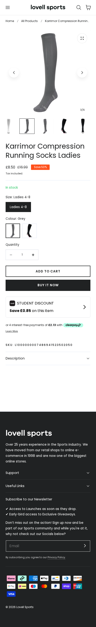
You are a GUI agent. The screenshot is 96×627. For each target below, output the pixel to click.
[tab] (8, 126)
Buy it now (48, 285)
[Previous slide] (14, 72)
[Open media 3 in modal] (82, 38)
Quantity (12, 244)
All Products (29, 21)
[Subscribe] (84, 545)
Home (10, 21)
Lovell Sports (25, 607)
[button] (7, 7)
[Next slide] (82, 72)
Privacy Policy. (56, 557)
